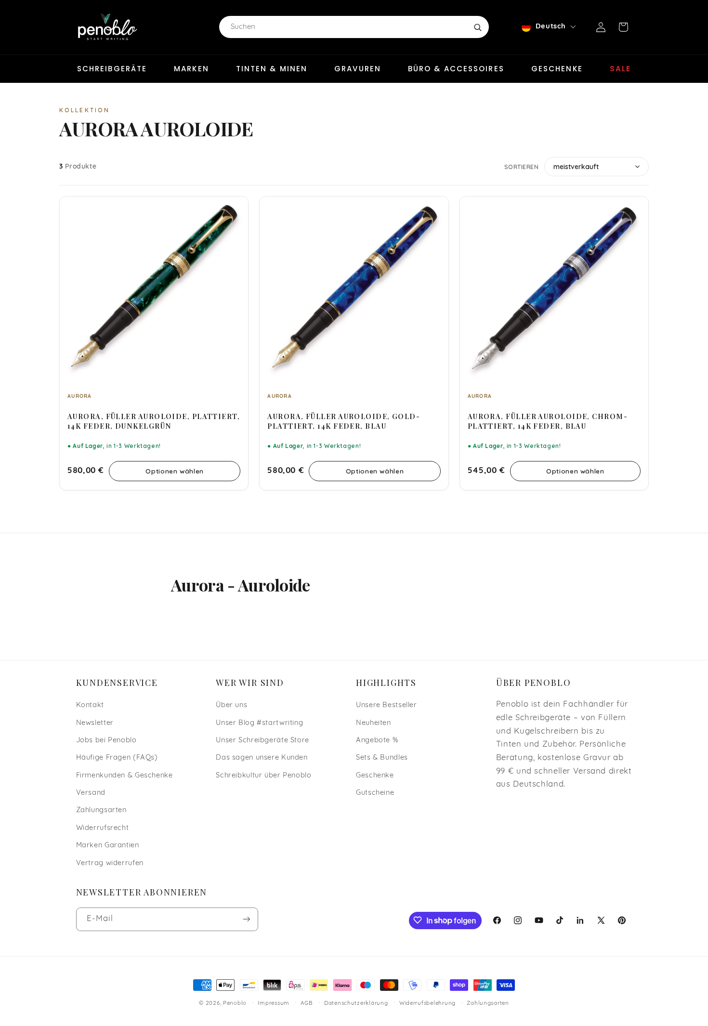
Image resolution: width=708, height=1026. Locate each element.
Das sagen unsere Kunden (262, 758)
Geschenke (557, 69)
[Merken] (234, 208)
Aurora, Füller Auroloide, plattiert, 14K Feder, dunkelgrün (153, 421)
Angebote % (377, 740)
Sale (620, 69)
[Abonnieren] (246, 919)
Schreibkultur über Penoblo (263, 775)
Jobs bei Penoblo (106, 740)
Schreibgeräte (112, 69)
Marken (191, 69)
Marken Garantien (107, 845)
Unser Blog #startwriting (259, 722)
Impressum (273, 1003)
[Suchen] (477, 27)
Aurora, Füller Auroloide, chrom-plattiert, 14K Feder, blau (548, 421)
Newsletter (95, 722)
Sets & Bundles (382, 758)
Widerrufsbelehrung (427, 1003)
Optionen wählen (174, 471)
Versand (90, 792)
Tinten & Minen (271, 69)
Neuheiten (373, 722)
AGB (307, 1003)
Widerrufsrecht (102, 827)
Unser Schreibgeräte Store (262, 740)
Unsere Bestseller (386, 705)
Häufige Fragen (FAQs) (117, 758)
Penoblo (235, 1003)
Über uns (231, 705)
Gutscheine (375, 792)
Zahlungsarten (101, 810)
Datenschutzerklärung (356, 1003)
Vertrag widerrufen (110, 863)
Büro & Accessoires (456, 69)
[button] (623, 27)
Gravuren (357, 69)
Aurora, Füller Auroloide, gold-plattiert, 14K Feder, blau (343, 421)
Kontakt (90, 705)
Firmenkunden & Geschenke (124, 775)
